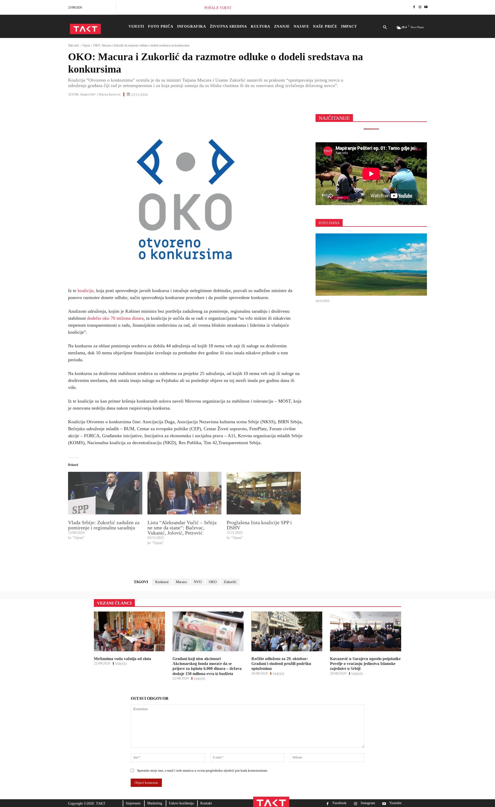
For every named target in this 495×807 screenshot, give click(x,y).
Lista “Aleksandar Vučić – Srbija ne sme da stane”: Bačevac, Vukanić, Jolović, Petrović (182, 528)
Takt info (73, 45)
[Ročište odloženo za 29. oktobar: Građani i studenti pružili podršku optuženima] (287, 631)
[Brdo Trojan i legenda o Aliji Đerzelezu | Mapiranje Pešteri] (371, 264)
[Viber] (132, 105)
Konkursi (162, 582)
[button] (384, 27)
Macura (181, 582)
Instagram (368, 803)
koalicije (86, 290)
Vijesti (86, 45)
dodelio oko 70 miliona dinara (115, 318)
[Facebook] (414, 7)
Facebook (339, 803)
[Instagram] (420, 7)
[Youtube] (426, 7)
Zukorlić (230, 582)
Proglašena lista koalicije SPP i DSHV (259, 525)
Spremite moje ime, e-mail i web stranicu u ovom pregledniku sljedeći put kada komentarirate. (202, 770)
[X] (85, 105)
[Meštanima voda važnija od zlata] (129, 631)
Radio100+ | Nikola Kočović (100, 94)
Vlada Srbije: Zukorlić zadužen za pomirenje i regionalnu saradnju (103, 525)
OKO (213, 582)
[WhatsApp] (97, 105)
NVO (198, 582)
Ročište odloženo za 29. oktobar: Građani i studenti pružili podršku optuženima (281, 663)
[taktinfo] (85, 29)
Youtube (395, 803)
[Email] (109, 105)
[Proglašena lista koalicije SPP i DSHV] (264, 493)
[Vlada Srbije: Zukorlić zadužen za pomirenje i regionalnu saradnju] (105, 493)
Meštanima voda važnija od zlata (122, 658)
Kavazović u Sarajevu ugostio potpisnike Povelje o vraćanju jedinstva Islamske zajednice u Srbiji (365, 663)
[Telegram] (121, 105)
